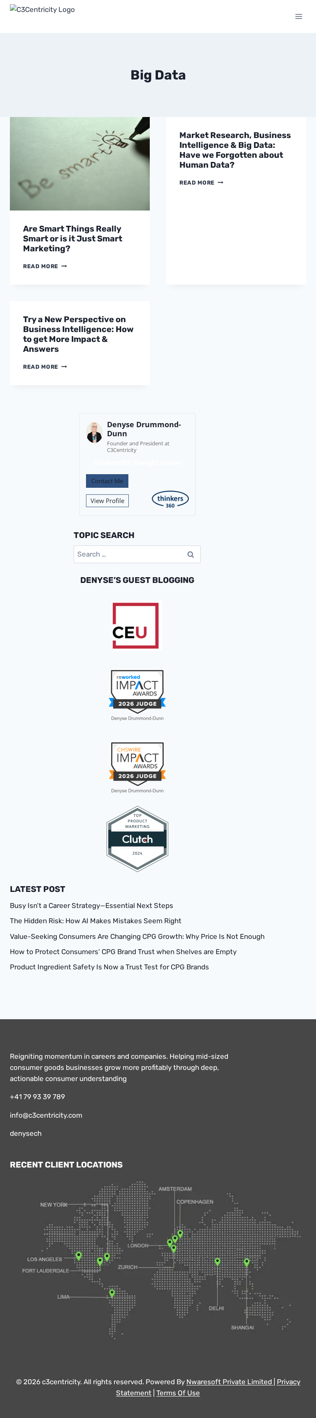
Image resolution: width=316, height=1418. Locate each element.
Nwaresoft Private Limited (229, 1382)
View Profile (107, 500)
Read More (45, 266)
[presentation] (80, 164)
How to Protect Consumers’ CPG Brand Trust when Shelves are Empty (123, 952)
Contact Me (107, 481)
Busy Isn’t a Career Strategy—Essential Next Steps (91, 905)
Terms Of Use (178, 1393)
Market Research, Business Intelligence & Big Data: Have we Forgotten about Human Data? (235, 150)
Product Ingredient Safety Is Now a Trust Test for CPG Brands (109, 967)
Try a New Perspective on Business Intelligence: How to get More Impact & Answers (78, 334)
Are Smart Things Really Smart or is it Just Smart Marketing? (72, 238)
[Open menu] (298, 16)
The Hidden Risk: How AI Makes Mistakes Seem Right (95, 921)
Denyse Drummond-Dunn (144, 428)
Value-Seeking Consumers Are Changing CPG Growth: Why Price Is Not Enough (137, 936)
